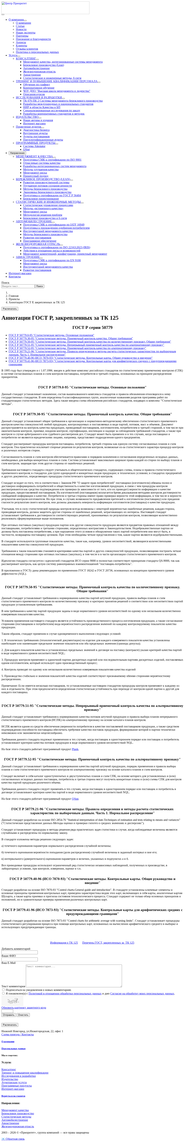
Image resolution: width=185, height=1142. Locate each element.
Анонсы (21, 42)
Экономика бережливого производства (47, 192)
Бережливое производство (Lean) (43, 65)
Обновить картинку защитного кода (23, 1007)
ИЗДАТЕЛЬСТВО (27, 116)
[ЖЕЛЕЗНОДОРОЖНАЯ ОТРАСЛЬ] (61, 245)
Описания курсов (34, 94)
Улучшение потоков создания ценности (47, 185)
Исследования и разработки (18, 1075)
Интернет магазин (34, 123)
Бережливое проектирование (41, 198)
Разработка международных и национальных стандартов (58, 103)
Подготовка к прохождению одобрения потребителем (56, 227)
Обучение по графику (36, 84)
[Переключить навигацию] (2, 14)
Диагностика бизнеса (36, 129)
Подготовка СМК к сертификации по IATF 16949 (53, 224)
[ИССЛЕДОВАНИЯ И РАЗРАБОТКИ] (63, 98)
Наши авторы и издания (38, 120)
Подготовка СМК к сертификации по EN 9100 (52, 260)
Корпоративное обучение (38, 87)
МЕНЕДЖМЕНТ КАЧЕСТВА (34, 156)
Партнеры (22, 35)
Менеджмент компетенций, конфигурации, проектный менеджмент (65, 253)
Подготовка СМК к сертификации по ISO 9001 (52, 159)
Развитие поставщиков (37, 237)
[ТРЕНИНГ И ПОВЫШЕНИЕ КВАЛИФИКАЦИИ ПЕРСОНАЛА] (99, 82)
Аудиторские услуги (14, 1082)
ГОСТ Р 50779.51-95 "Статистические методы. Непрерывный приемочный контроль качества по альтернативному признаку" (86, 344)
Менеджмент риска (35, 172)
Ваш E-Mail (8, 962)
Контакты (15, 276)
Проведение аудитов (28, 126)
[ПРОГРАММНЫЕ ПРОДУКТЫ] (56, 143)
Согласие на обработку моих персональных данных (142, 993)
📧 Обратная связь (13, 1138)
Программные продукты (16, 1085)
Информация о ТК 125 (64, 942)
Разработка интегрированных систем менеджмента (54, 166)
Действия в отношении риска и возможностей (51, 250)
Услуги (13, 55)
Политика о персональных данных (37, 52)
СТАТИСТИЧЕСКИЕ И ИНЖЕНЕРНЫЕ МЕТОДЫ (48, 201)
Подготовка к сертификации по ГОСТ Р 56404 (52, 195)
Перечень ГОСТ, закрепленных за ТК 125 (108, 942)
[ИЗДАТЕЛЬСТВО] (39, 117)
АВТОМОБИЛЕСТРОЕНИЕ (34, 221)
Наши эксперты (25, 32)
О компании (16, 19)
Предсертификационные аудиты (43, 139)
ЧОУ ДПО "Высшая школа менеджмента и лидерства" (56, 91)
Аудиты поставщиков (36, 136)
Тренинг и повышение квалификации (24, 1072)
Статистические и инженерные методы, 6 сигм (52, 78)
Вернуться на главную (13, 1096)
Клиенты (21, 45)
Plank (75, 749)
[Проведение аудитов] (42, 127)
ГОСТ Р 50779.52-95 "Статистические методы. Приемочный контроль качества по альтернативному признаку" (77, 348)
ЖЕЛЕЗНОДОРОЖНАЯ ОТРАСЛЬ (38, 244)
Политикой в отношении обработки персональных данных (65, 993)
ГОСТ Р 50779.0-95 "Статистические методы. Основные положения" (51, 335)
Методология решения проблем (42, 214)
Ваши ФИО (8, 955)
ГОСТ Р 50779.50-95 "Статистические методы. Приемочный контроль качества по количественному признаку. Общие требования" (90, 341)
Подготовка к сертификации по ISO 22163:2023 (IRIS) (56, 247)
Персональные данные (13, 1048)
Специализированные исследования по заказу (51, 110)
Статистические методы (16, 1116)
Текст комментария (13, 986)
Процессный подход (35, 175)
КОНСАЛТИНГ (26, 58)
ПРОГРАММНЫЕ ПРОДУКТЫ (35, 142)
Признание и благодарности (33, 39)
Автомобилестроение (36, 68)
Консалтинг (8, 1069)
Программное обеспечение (39, 240)
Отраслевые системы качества (41, 162)
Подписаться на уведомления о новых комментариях (38, 989)
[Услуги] (18, 56)
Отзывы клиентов (27, 48)
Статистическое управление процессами (48, 205)
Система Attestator (34, 146)
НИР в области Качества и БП (41, 107)
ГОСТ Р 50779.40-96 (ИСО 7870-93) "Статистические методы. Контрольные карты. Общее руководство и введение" (81, 357)
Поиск (5, 282)
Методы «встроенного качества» (43, 208)
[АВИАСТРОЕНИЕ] (41, 258)
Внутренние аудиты (35, 133)
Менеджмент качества (15, 1110)
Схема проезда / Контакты (17, 1034)
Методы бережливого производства (45, 188)
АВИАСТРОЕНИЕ (28, 257)
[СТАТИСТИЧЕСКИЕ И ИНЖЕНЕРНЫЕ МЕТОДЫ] (82, 202)
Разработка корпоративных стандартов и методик (54, 113)
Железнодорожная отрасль (39, 71)
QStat (26, 149)
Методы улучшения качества (41, 169)
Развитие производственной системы (46, 182)
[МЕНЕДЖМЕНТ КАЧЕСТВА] (54, 157)
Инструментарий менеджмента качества (48, 231)
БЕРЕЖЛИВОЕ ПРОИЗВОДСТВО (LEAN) (43, 179)
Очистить (23, 1015)
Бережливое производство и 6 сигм (45, 218)
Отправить (8, 1015)
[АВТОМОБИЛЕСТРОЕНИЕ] (53, 222)
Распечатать (10, 308)
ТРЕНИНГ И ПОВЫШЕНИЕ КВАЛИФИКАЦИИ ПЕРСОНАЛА (57, 81)
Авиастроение (32, 74)
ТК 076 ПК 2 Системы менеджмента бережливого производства (63, 100)
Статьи (20, 26)
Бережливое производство (17, 1113)
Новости (21, 29)
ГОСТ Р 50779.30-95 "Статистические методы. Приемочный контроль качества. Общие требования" (71, 338)
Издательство (9, 1079)
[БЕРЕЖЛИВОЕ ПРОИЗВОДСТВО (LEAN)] (71, 180)
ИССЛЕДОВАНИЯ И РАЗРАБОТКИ (39, 97)
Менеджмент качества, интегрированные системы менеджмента (63, 61)
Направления (17, 153)
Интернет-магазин (20, 273)
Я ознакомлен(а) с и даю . (90, 993)
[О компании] (25, 20)
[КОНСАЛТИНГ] (37, 59)
